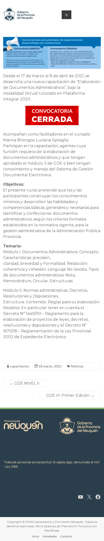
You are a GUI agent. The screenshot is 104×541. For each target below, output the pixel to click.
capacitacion (19, 366)
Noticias (77, 366)
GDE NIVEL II (24, 383)
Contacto (66, 536)
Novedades (50, 536)
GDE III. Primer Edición (70, 395)
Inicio (35, 536)
